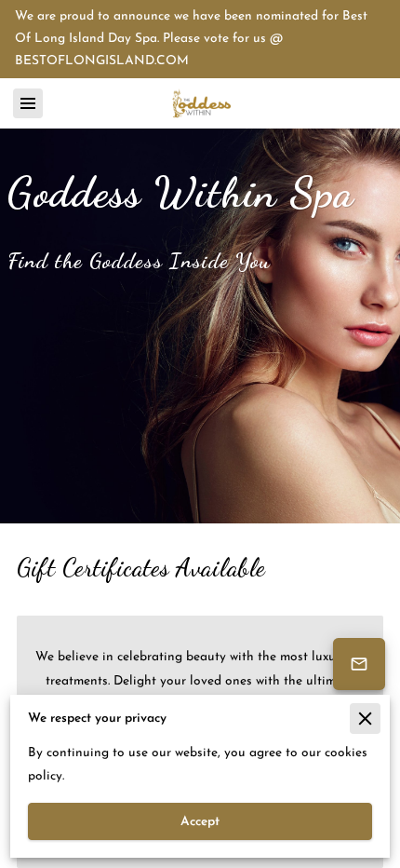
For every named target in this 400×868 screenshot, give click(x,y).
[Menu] (28, 103)
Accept (200, 822)
